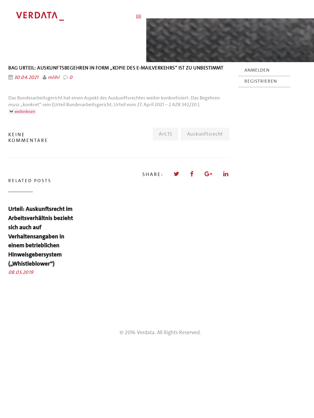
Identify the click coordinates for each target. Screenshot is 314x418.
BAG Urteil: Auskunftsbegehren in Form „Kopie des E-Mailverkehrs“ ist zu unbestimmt (115, 68)
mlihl (53, 77)
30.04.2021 (26, 77)
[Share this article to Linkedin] (226, 174)
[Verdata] (69, 16)
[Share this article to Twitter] (177, 174)
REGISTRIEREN (260, 81)
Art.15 (165, 134)
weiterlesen (24, 111)
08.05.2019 (20, 272)
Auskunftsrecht (205, 134)
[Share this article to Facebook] (192, 174)
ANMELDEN (257, 70)
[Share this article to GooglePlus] (209, 174)
